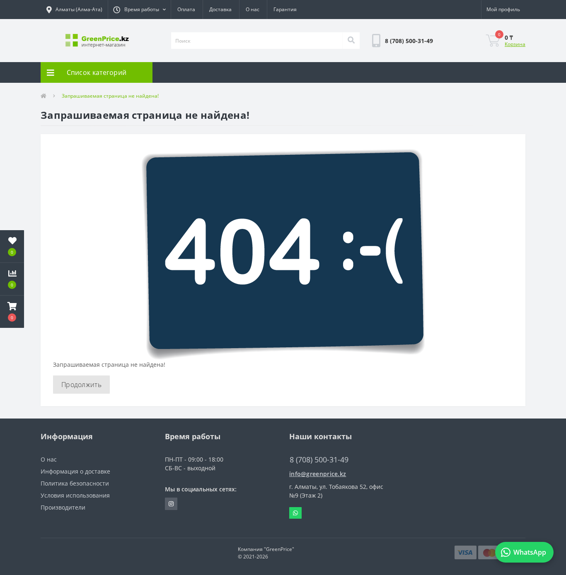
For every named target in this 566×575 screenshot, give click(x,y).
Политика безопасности (75, 483)
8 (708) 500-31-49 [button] (319, 459)
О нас (252, 9)
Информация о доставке (75, 471)
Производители (63, 507)
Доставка (220, 9)
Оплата (186, 9)
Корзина (515, 44)
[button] (139, 9)
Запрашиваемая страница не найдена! (110, 95)
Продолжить (81, 384)
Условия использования (75, 495)
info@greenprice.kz (317, 474)
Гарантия (285, 9)
